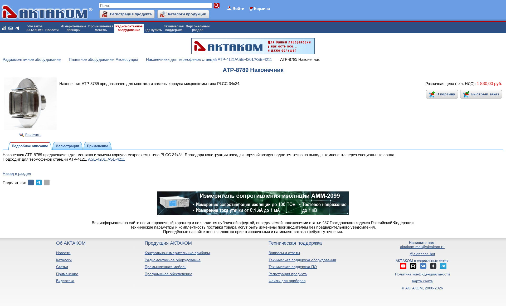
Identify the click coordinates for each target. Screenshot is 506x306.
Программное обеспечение (168, 274)
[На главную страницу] (4, 28)
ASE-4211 (116, 159)
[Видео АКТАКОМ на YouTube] (403, 266)
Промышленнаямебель (100, 28)
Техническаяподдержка (174, 28)
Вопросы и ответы (284, 253)
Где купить (153, 30)
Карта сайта (422, 281)
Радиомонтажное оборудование (173, 260)
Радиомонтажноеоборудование (129, 28)
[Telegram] (39, 182)
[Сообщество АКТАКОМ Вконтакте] (423, 266)
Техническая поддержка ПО (293, 267)
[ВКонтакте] (31, 182)
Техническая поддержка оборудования (302, 260)
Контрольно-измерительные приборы (177, 253)
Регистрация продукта (131, 14)
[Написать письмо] (10, 28)
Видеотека (65, 281)
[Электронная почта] (47, 182)
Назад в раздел (17, 173)
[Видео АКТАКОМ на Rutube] (413, 266)
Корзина (262, 8)
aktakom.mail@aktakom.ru (422, 247)
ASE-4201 (97, 159)
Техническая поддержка (295, 243)
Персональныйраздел (198, 28)
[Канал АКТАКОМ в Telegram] (443, 266)
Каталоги (64, 260)
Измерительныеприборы (73, 28)
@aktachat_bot (422, 254)
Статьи (62, 267)
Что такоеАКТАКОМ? (34, 28)
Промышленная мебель (165, 267)
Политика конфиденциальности (422, 274)
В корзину (445, 94)
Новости (52, 30)
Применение (67, 274)
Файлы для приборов (287, 281)
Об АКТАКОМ (71, 243)
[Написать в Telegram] (17, 28)
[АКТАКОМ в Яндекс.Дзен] (433, 266)
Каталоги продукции (187, 14)
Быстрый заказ (485, 94)
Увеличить (33, 135)
